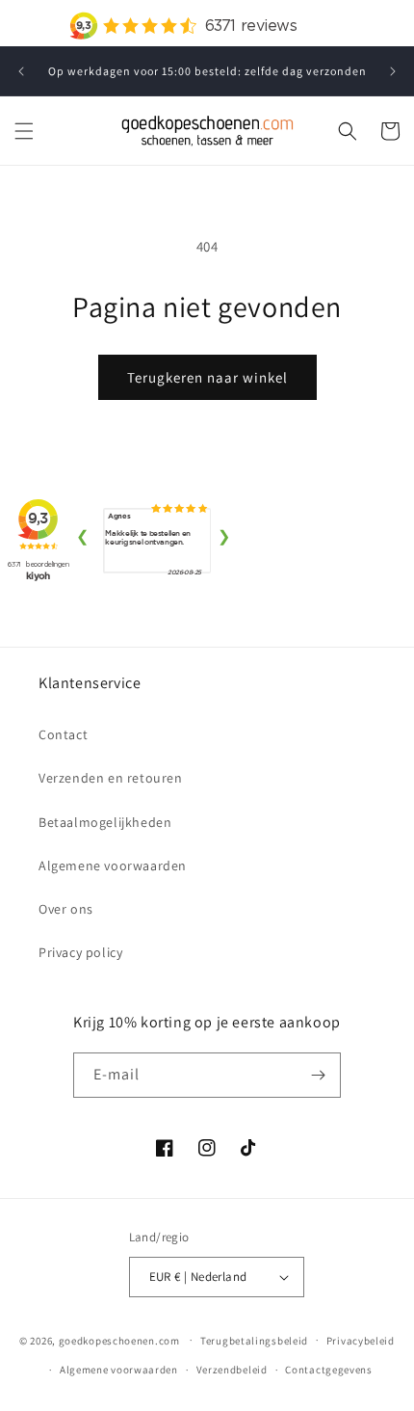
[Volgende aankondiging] (393, 71)
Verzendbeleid (232, 1369)
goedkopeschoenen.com (119, 1339)
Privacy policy (80, 952)
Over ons (66, 909)
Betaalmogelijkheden (105, 822)
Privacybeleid (360, 1340)
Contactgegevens (329, 1369)
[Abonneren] (319, 1075)
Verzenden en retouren (111, 777)
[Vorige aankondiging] (21, 71)
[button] (24, 131)
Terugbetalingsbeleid (254, 1340)
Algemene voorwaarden (113, 865)
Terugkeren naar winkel (207, 377)
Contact (63, 734)
